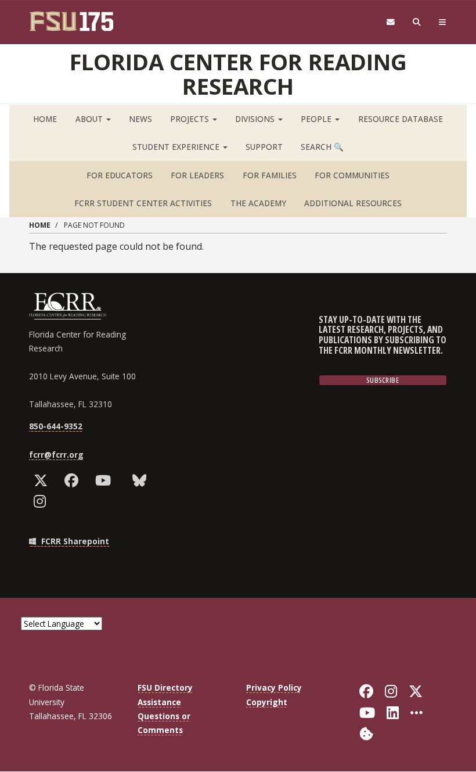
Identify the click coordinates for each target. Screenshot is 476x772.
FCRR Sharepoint (74, 541)
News (140, 118)
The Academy (258, 203)
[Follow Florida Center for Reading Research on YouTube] (105, 480)
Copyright (266, 702)
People (317, 118)
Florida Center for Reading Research (238, 73)
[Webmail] (390, 22)
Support (264, 146)
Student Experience (177, 146)
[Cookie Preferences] (366, 732)
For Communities (352, 175)
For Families (270, 175)
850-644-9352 (55, 426)
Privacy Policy (274, 687)
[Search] (417, 22)
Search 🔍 (322, 146)
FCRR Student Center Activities (143, 203)
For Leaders (197, 175)
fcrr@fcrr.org (56, 454)
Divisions (256, 118)
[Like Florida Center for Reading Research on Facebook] (74, 480)
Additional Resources (353, 203)
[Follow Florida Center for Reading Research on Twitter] (43, 480)
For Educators (119, 175)
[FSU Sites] (442, 22)
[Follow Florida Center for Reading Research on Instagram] (42, 501)
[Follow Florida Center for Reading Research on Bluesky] (142, 480)
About (90, 118)
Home (45, 118)
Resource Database (400, 118)
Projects (190, 118)
